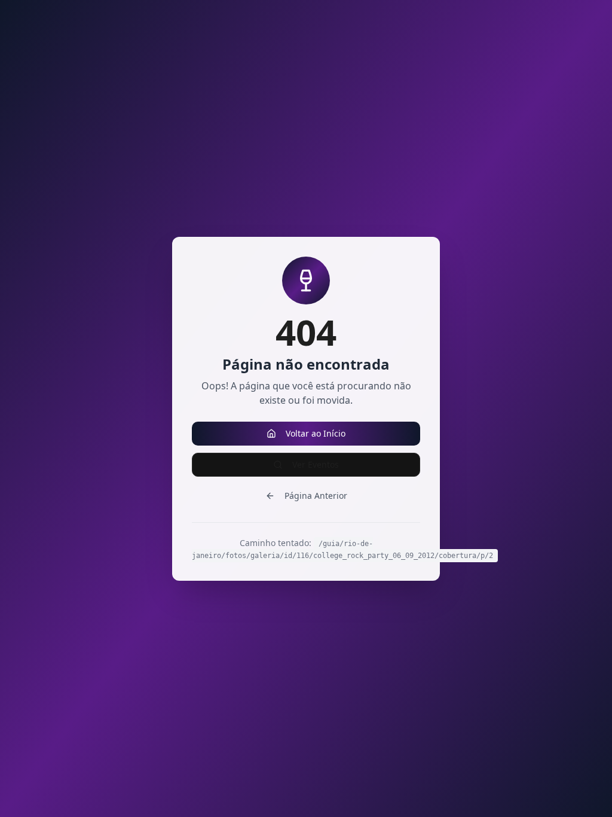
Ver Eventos (315, 464)
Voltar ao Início (315, 433)
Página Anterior (315, 495)
